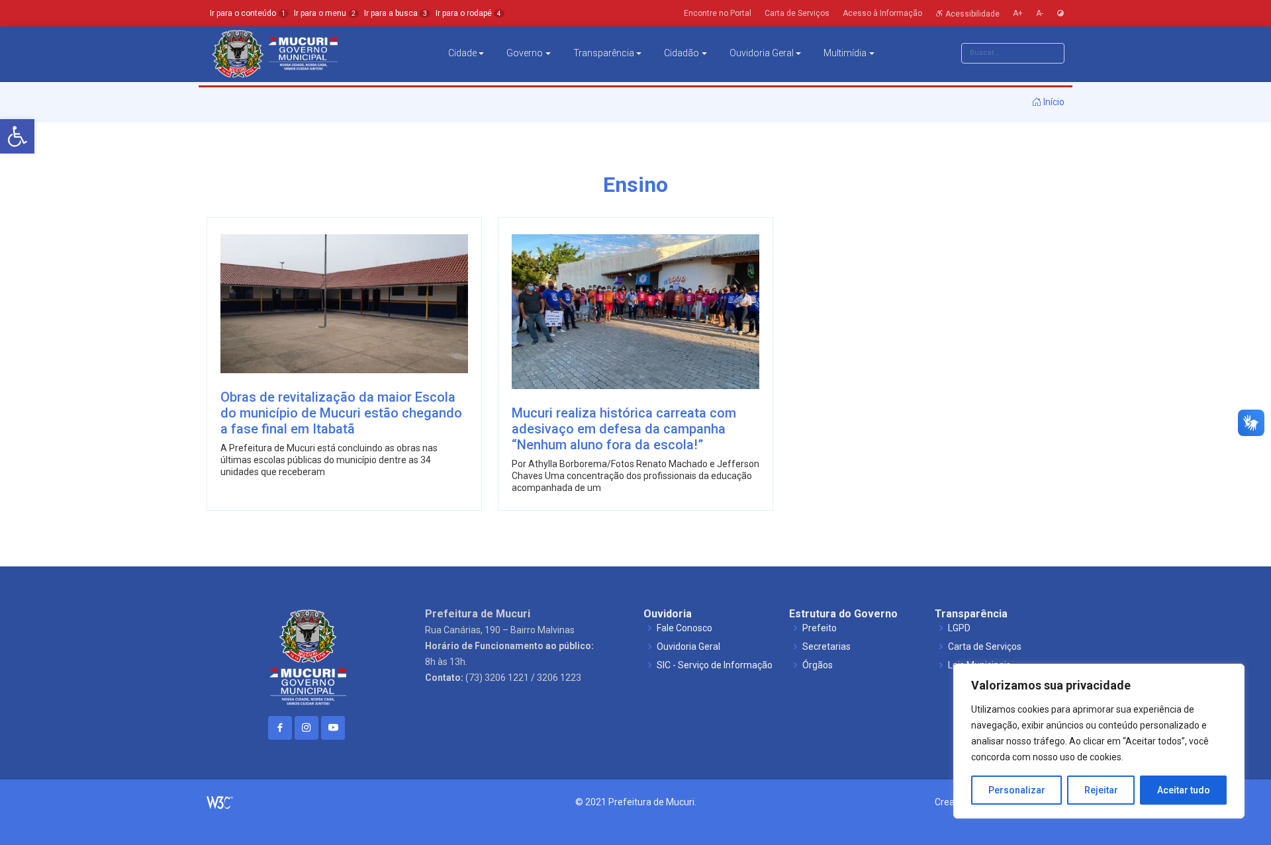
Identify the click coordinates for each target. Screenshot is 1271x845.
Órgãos (817, 665)
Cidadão (681, 53)
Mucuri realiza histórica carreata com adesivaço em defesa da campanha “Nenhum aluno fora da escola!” (624, 429)
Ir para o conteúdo (247, 13)
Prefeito (819, 628)
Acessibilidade (971, 13)
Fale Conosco (684, 628)
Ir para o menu (324, 13)
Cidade (462, 53)
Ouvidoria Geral (762, 53)
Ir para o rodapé (468, 13)
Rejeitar (1101, 790)
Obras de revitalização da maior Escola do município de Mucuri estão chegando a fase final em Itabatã (341, 413)
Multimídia (845, 53)
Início (1052, 102)
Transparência (603, 53)
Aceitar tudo (1183, 790)
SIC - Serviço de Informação (715, 665)
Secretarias (826, 646)
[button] (17, 136)
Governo (524, 53)
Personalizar (1016, 790)
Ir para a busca (395, 13)
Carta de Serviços (984, 646)
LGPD (959, 628)
